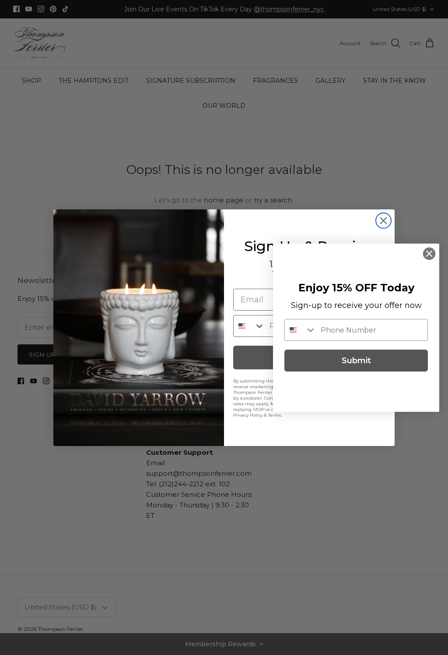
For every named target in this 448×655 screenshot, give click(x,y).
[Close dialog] (383, 220)
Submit (356, 360)
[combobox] (249, 325)
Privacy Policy (247, 415)
